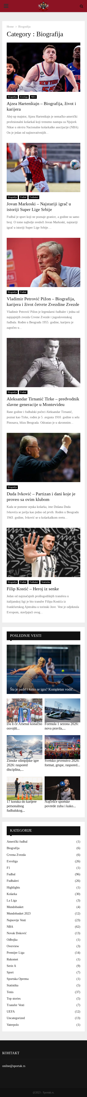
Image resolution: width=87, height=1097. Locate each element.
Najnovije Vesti (16, 920)
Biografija (12, 97)
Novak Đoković (17, 933)
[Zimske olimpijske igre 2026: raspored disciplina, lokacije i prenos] (24, 747)
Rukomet (12, 959)
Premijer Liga (15, 952)
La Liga (12, 900)
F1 (8, 867)
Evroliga (24, 97)
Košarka (12, 894)
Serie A (11, 966)
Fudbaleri (34, 197)
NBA (33, 97)
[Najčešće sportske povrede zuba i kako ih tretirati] (62, 788)
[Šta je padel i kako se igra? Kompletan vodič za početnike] (43, 669)
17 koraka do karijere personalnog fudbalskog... (22, 806)
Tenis (10, 992)
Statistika (45, 582)
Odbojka (12, 939)
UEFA (11, 1011)
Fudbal (23, 197)
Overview (13, 946)
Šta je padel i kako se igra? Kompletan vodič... (42, 689)
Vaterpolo (13, 1024)
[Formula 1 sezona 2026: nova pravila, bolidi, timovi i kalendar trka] (62, 710)
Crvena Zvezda (16, 855)
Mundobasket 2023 (19, 913)
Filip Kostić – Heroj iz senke (33, 588)
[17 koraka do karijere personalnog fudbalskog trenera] (24, 788)
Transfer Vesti (15, 1005)
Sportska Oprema (18, 979)
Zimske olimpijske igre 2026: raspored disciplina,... (23, 765)
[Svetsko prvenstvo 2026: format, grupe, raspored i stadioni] (62, 747)
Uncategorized (16, 1018)
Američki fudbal (17, 841)
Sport (10, 972)
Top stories (14, 998)
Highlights (13, 887)
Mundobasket (15, 907)
